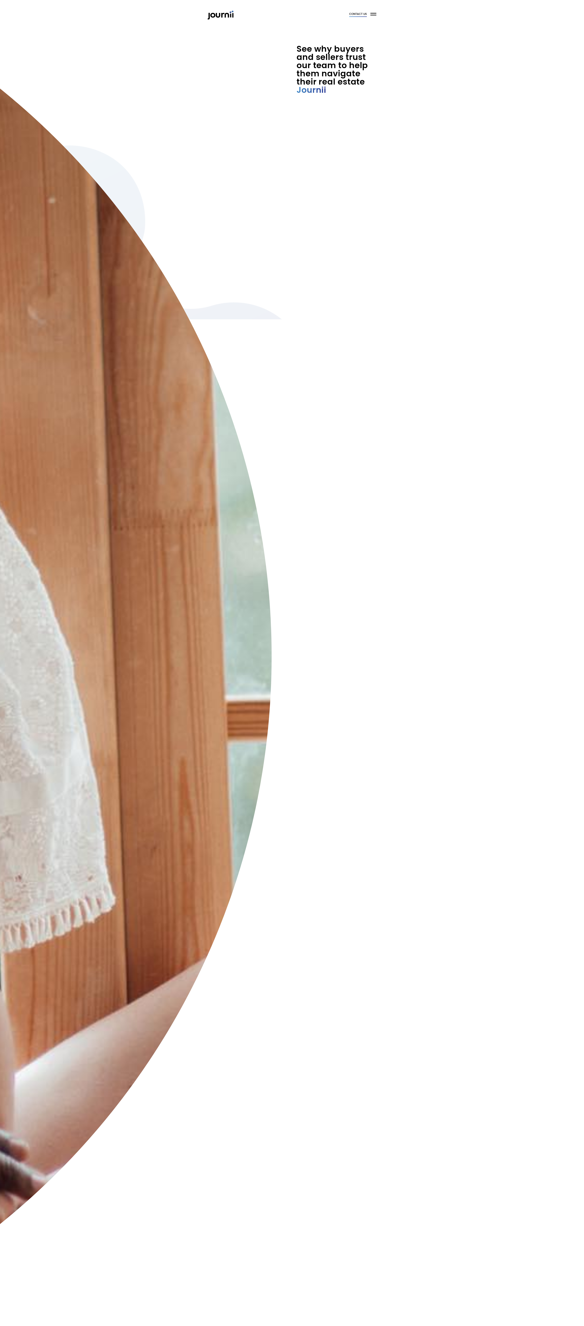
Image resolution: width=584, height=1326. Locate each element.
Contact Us (358, 14)
